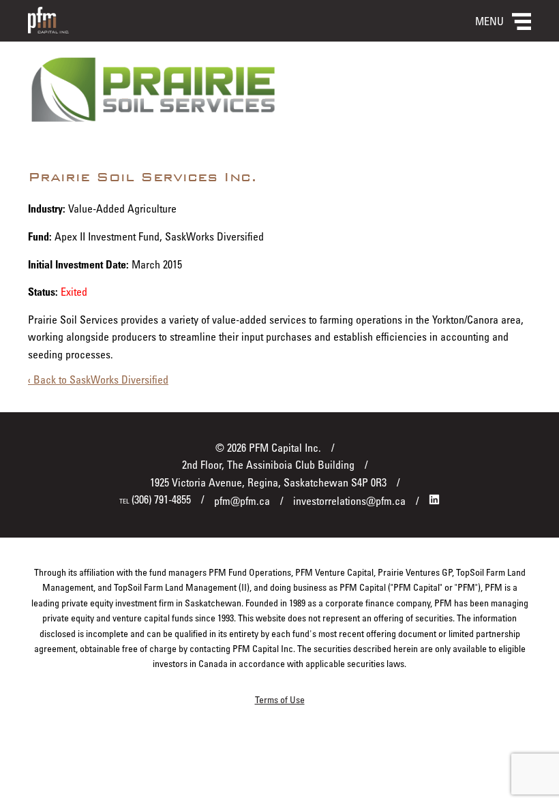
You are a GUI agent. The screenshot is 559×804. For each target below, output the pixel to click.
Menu (489, 21)
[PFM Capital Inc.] (48, 29)
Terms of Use (280, 699)
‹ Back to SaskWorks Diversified (98, 379)
